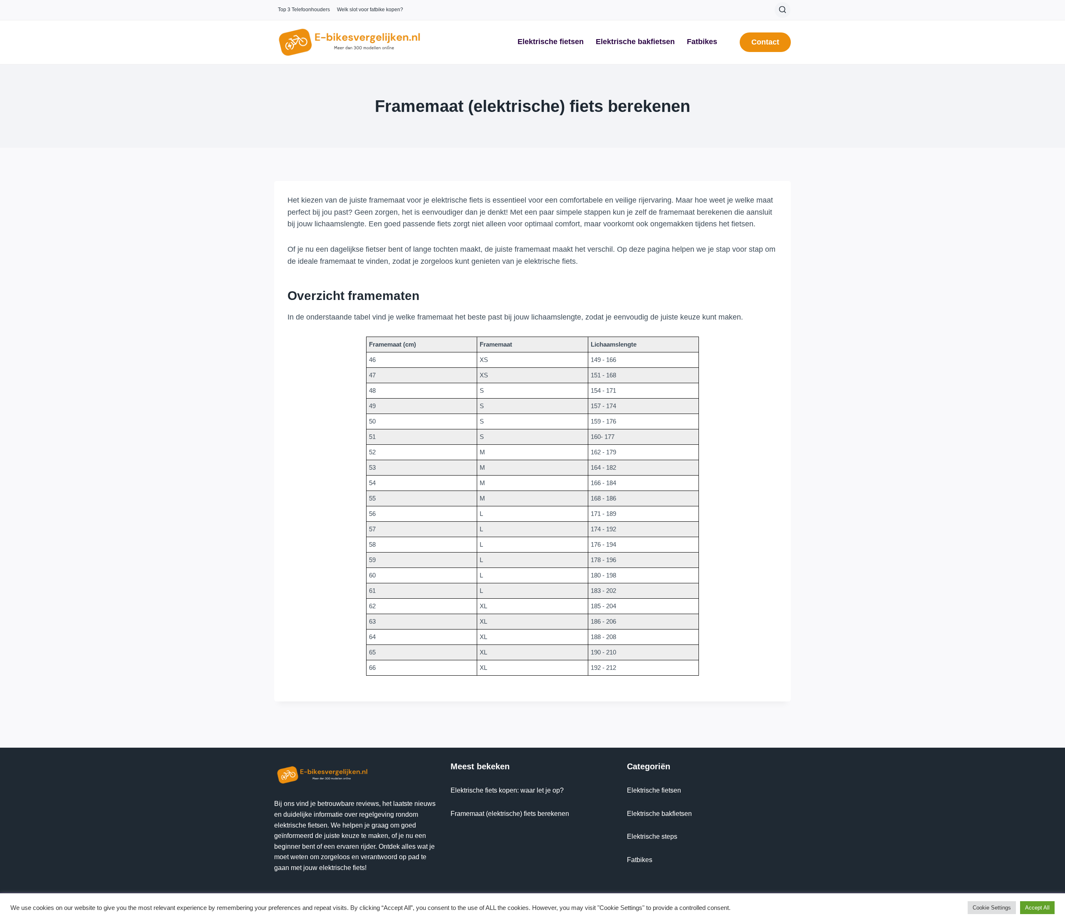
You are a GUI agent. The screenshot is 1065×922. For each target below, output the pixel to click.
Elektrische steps (652, 836)
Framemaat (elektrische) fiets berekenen (510, 813)
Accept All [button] (1037, 908)
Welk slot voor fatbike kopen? (370, 9)
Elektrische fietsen (551, 41)
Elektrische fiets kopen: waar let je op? (507, 790)
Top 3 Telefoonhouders (304, 9)
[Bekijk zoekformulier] (782, 10)
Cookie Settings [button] (992, 908)
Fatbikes (702, 41)
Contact (765, 42)
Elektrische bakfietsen (635, 41)
